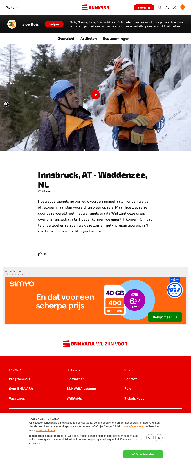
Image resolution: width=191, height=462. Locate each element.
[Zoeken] (159, 7)
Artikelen (88, 38)
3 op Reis (30, 24)
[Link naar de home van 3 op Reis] (11, 24)
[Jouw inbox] (167, 7)
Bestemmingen (116, 38)
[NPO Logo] (182, 7)
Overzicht (65, 38)
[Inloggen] (174, 7)
